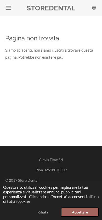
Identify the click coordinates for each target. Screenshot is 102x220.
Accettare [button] (80, 212)
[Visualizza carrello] (93, 8)
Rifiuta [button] (42, 212)
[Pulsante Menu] (8, 8)
